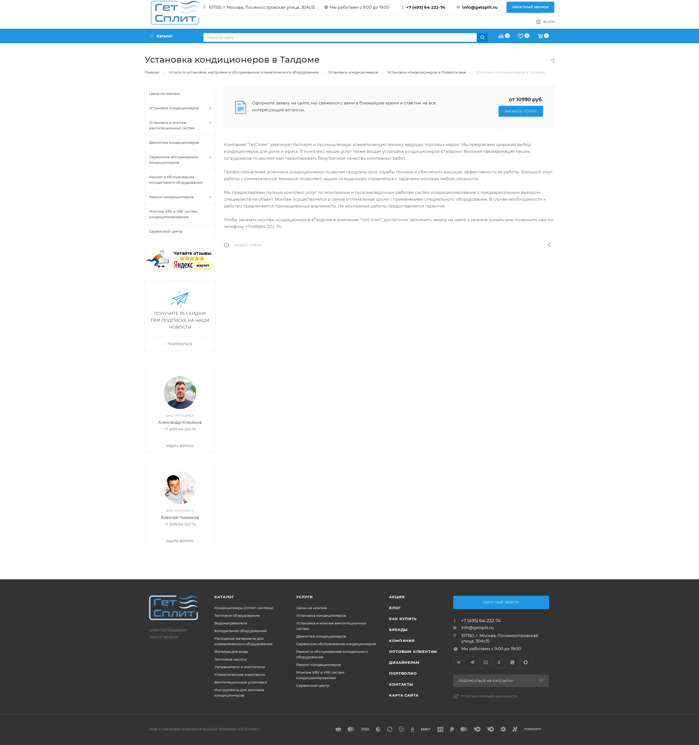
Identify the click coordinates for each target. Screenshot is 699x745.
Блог (395, 608)
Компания (401, 640)
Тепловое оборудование (237, 615)
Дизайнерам (404, 662)
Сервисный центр (313, 685)
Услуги (304, 597)
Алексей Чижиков (180, 517)
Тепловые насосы (230, 659)
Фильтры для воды (231, 651)
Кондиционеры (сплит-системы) (244, 608)
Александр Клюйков (180, 422)
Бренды (398, 629)
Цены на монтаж (311, 608)
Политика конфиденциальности (489, 696)
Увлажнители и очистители (239, 667)
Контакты (401, 684)
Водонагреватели (230, 623)
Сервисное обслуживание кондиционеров (336, 644)
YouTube (485, 662)
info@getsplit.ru (479, 7)
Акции (397, 597)
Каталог (224, 597)
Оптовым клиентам (413, 651)
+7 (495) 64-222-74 (425, 7)
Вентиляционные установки (240, 682)
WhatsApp (512, 662)
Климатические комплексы (239, 674)
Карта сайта (404, 695)
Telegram (472, 662)
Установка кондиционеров (321, 615)
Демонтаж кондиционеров (321, 636)
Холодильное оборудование (240, 631)
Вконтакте (459, 662)
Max (526, 662)
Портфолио (403, 673)
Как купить (402, 619)
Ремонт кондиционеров (318, 664)
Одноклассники (499, 662)
